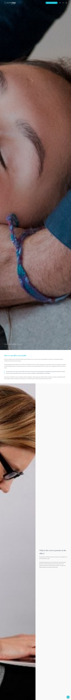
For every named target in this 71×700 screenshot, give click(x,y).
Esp (60, 2)
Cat (63, 2)
